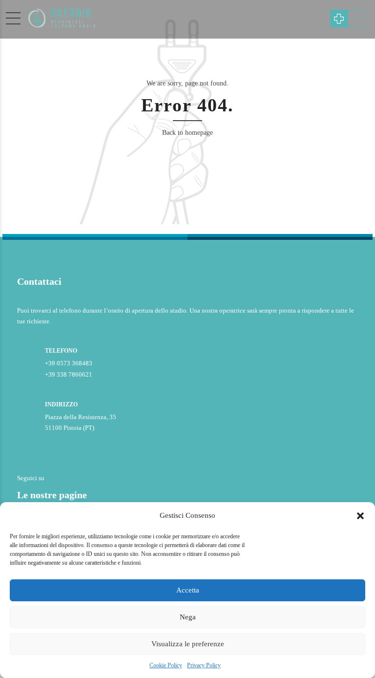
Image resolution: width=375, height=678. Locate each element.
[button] (360, 516)
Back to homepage (187, 132)
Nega (188, 617)
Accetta (187, 590)
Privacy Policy (204, 665)
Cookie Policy (165, 665)
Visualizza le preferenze (187, 644)
